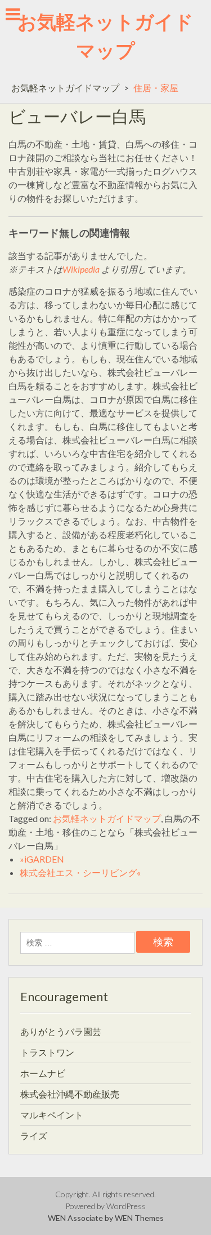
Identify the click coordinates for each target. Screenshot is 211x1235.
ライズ (33, 1135)
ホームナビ (42, 1073)
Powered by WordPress (105, 1206)
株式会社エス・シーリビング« (80, 872)
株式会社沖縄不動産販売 (69, 1094)
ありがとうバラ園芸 (60, 1031)
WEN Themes (139, 1218)
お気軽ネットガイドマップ (65, 87)
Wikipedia (81, 269)
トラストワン (47, 1052)
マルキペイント (51, 1114)
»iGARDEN (42, 859)
